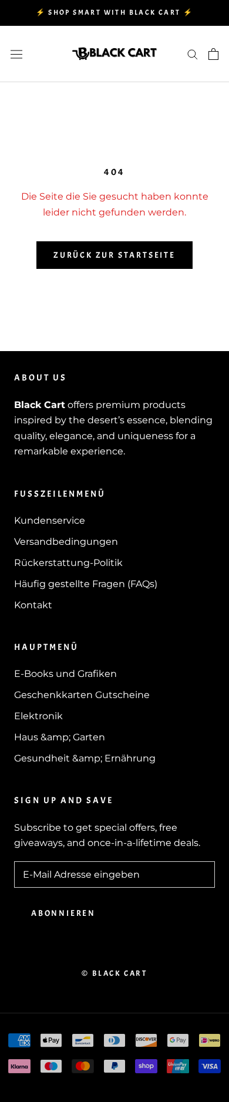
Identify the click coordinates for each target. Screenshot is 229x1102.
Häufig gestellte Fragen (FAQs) (85, 583)
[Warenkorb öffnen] (213, 54)
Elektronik (38, 716)
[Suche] (192, 54)
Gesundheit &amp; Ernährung (85, 758)
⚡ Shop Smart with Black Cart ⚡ (115, 12)
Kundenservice (49, 520)
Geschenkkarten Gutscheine (82, 694)
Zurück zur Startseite (114, 255)
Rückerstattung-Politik (68, 562)
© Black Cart (114, 973)
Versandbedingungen (66, 541)
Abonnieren (63, 913)
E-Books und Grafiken (65, 673)
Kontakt (33, 605)
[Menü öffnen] (16, 54)
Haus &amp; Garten (59, 737)
